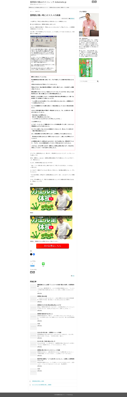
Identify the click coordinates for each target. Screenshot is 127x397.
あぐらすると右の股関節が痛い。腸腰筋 (41, 384)
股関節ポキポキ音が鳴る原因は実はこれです (49, 305)
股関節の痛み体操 (42, 296)
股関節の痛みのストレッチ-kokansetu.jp (48, 2)
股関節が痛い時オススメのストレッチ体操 (48, 350)
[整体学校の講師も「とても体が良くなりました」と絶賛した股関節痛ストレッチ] (33, 361)
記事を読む (39, 293)
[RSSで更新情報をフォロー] (95, 2)
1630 (38, 323)
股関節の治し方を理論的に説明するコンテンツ (38, 7)
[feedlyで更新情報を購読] (93, 2)
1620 (38, 369)
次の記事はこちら (52, 246)
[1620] (33, 371)
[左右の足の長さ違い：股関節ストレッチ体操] (33, 335)
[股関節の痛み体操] (33, 299)
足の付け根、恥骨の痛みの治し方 (46, 341)
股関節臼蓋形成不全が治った (45, 313)
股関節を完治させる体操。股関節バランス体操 (59, 7)
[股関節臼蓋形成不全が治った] (33, 316)
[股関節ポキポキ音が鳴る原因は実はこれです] (33, 307)
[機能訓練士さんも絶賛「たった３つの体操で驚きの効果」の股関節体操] (33, 287)
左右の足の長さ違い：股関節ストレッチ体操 (49, 332)
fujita (73, 275)
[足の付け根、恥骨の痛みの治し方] (33, 344)
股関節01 (72, 18)
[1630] (33, 326)
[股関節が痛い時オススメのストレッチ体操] (33, 352)
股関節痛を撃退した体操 (38, 381)
